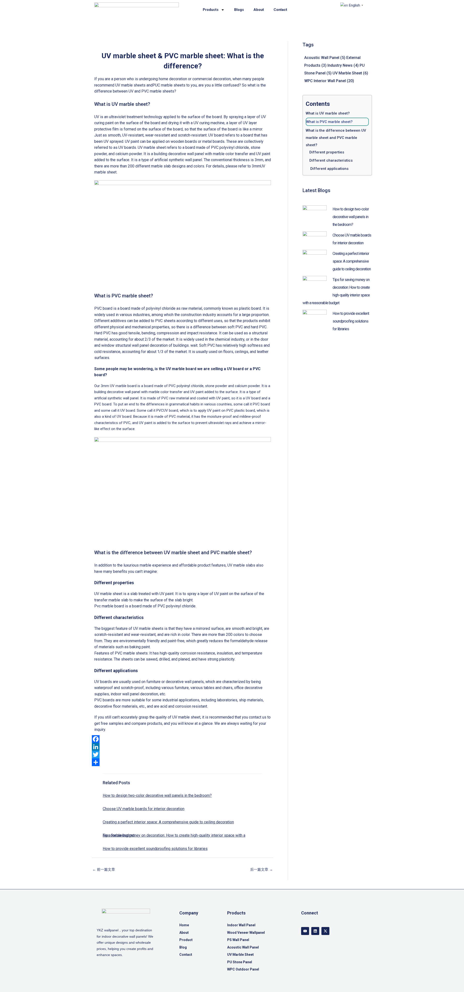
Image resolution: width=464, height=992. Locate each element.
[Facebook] (182, 739)
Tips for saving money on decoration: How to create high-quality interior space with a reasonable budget (174, 835)
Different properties (326, 152)
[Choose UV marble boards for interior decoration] (315, 238)
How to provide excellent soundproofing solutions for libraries (155, 848)
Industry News (343, 65)
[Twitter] (182, 754)
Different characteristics (331, 160)
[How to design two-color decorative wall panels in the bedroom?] (315, 212)
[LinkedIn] (182, 747)
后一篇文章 (261, 869)
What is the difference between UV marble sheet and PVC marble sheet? (336, 137)
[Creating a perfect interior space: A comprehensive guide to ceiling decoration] (315, 256)
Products (210, 9)
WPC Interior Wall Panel (329, 81)
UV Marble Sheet (350, 73)
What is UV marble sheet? (328, 113)
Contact (280, 9)
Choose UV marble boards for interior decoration (143, 808)
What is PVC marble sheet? (330, 122)
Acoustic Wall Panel (324, 57)
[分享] (182, 762)
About (259, 9)
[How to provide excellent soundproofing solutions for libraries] (315, 316)
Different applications (328, 168)
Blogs (239, 9)
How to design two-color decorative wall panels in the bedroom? (157, 795)
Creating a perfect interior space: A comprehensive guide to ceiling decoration (168, 822)
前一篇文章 (103, 869)
